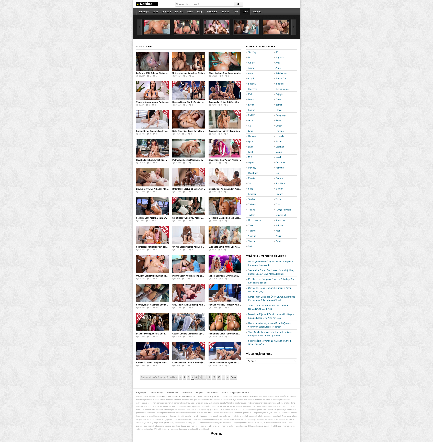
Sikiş (250, 188)
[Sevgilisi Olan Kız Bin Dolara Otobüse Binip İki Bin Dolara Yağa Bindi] (152, 206)
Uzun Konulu (254, 220)
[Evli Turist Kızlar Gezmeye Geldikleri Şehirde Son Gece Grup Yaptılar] (216, 27)
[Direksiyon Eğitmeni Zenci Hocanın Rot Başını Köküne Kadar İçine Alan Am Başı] (186, 27)
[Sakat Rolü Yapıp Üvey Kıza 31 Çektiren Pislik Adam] (188, 206)
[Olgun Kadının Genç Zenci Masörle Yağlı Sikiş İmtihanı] (225, 61)
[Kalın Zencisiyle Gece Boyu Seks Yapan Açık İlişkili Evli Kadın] (188, 119)
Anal (155, 11)
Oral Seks (280, 162)
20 (214, 377)
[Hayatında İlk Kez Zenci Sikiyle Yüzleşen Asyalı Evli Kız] (152, 148)
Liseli (250, 152)
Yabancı (252, 230)
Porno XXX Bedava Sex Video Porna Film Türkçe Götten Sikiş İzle (189, 396)
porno (210, 413)
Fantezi (251, 110)
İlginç (250, 141)
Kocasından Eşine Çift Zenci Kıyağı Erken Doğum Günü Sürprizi (239, 102)
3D (277, 52)
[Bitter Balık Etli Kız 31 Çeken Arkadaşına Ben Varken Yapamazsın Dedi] (188, 177)
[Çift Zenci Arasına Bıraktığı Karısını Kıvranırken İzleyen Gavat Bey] (188, 293)
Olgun (251, 162)
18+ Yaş (252, 52)
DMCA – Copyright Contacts (235, 393)
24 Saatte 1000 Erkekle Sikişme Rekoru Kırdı (157, 73)
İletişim (199, 393)
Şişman (279, 188)
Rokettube (212, 11)
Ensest (279, 99)
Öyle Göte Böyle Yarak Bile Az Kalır (226, 247)
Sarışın (279, 178)
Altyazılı (166, 11)
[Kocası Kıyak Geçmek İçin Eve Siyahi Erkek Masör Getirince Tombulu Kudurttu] (152, 119)
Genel (278, 120)
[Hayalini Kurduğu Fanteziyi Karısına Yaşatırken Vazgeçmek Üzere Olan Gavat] (225, 293)
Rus (277, 173)
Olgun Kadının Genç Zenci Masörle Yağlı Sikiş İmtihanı (234, 73)
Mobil (278, 157)
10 (209, 377)
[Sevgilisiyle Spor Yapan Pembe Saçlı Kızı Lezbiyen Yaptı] (225, 148)
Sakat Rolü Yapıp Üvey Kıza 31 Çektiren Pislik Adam (197, 218)
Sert (250, 183)
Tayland (279, 194)
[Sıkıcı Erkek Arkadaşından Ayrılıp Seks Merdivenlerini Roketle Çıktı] (225, 177)
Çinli (250, 94)
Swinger (252, 194)
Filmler (279, 110)
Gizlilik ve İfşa (156, 393)
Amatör (251, 62)
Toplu (278, 199)
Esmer (279, 104)
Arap (250, 73)
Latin (250, 146)
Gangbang (281, 115)
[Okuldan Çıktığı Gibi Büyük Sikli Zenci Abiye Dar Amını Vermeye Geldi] (152, 264)
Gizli (250, 125)
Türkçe (225, 11)
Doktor (251, 99)
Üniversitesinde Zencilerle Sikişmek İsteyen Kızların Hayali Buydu (204, 73)
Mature (279, 152)
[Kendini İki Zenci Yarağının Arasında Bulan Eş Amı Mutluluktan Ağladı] (152, 351)
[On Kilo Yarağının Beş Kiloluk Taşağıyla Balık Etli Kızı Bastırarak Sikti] (188, 235)
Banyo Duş (281, 78)
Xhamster (280, 220)
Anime (251, 68)
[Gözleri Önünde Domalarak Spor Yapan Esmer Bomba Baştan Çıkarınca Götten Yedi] (188, 322)
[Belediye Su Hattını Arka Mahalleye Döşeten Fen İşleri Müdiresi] (276, 27)
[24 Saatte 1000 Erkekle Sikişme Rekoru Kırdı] (152, 61)
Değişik (279, 94)
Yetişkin (252, 236)
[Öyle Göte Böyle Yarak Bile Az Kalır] (225, 235)
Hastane (280, 131)
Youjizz (279, 236)
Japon (278, 141)
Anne (278, 68)
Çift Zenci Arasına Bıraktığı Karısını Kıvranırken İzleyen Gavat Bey (204, 305)
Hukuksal (187, 393)
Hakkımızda (172, 393)
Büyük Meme (282, 89)
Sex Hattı (280, 183)
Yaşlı (278, 230)
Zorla (250, 246)
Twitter (251, 215)
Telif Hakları (212, 393)
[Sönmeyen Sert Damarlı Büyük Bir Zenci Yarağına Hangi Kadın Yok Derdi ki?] (152, 293)
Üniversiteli (281, 215)
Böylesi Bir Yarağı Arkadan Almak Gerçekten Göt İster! (162, 189)
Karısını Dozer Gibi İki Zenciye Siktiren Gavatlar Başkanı (199, 102)
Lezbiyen (280, 146)
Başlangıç (144, 11)
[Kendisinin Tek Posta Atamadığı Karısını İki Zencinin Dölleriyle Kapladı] (188, 351)
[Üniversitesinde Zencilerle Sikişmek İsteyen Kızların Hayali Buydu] (188, 61)
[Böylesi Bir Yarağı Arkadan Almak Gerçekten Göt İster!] (152, 177)
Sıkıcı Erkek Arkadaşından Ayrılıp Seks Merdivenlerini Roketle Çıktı (241, 189)
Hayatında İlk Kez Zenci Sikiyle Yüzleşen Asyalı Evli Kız (162, 160)
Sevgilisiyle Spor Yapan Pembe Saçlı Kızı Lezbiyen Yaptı (235, 160)
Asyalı (251, 78)
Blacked (279, 83)
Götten (279, 125)
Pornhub (280, 167)
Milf (250, 157)
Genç (190, 11)
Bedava (252, 83)
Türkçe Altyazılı (283, 209)
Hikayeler (280, 136)
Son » (233, 377)
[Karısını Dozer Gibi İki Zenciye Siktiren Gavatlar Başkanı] (188, 90)
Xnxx (250, 225)
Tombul (251, 199)
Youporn (252, 241)
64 (249, 57)
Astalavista (281, 73)
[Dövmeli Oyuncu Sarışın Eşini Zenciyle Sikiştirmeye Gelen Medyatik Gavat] (225, 351)
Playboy (252, 167)
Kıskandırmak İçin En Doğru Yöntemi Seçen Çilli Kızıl (234, 131)
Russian (252, 178)
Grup (199, 11)
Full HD (179, 11)
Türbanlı (252, 204)
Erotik (251, 104)
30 (219, 377)
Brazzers (252, 89)
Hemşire (252, 136)
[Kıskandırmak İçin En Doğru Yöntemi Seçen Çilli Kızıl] (225, 119)
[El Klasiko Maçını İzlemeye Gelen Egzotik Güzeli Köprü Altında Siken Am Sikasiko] (225, 206)
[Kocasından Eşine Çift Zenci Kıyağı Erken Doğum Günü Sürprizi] (225, 90)
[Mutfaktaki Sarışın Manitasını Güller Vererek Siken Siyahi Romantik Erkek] (188, 148)
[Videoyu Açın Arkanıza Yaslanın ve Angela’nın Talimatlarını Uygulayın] (152, 90)
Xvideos (257, 11)
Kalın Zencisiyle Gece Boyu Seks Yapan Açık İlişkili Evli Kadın (202, 131)
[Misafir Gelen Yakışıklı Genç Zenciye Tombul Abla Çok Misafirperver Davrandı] (188, 264)
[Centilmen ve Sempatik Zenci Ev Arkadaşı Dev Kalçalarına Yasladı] (157, 27)
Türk (235, 11)
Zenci (245, 11)
